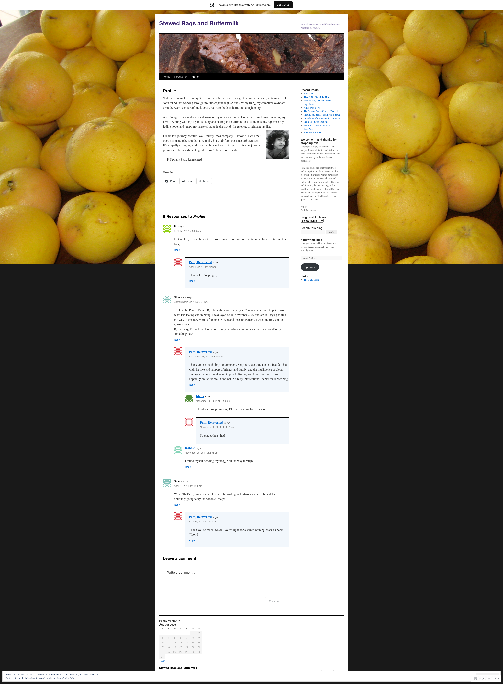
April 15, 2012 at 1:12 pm (202, 266)
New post (308, 93)
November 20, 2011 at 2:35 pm (201, 452)
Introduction (180, 76)
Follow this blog (311, 240)
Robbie (190, 448)
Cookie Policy (69, 677)
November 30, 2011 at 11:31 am (217, 427)
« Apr (162, 660)
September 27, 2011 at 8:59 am (206, 356)
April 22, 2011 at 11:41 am (188, 485)
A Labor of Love (312, 107)
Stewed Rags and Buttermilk (199, 23)
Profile (195, 76)
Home (166, 76)
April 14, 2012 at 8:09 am (187, 231)
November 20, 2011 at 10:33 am (213, 400)
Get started (283, 4)
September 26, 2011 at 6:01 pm (191, 301)
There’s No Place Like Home (317, 97)
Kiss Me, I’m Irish (312, 132)
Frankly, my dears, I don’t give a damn (322, 114)
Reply (177, 249)
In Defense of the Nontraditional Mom (322, 118)
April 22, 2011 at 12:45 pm (203, 521)
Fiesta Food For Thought (315, 121)
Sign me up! (310, 267)
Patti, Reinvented (200, 262)
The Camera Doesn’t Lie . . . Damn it (321, 111)
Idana (200, 396)
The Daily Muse (311, 279)
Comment (275, 601)
